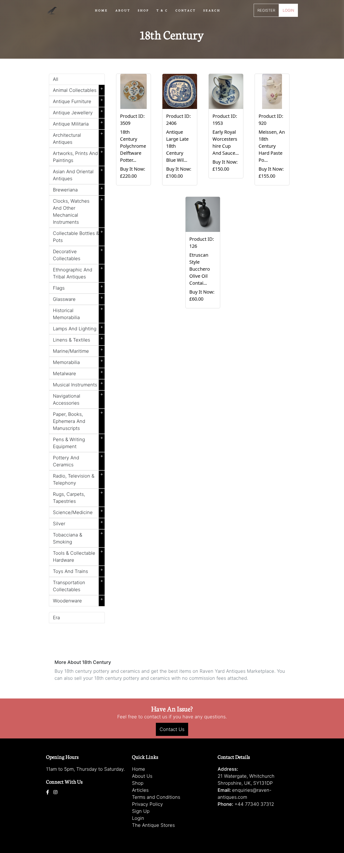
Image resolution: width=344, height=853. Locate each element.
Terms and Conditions (156, 797)
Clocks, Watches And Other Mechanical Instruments (78, 210)
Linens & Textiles (78, 339)
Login (138, 818)
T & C (162, 10)
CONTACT (186, 10)
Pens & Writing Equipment (78, 442)
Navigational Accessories (78, 398)
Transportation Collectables (78, 585)
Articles (140, 790)
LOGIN (288, 10)
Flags (78, 287)
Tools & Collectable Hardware (78, 555)
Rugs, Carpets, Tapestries (78, 496)
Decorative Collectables (78, 254)
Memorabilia (78, 361)
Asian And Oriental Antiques (78, 174)
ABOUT (122, 10)
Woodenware (78, 600)
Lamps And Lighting (78, 327)
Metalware (78, 372)
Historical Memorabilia (78, 313)
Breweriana (78, 189)
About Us (142, 776)
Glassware (78, 298)
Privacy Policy (147, 804)
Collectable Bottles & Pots (78, 236)
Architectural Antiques (78, 137)
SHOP (143, 10)
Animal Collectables (78, 89)
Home (138, 769)
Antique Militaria (78, 123)
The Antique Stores (153, 825)
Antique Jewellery (78, 111)
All (55, 79)
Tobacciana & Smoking (78, 537)
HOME (101, 10)
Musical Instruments (78, 384)
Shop (137, 783)
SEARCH (211, 10)
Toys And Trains (78, 570)
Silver (78, 522)
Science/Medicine (78, 511)
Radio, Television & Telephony (78, 478)
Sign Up (141, 811)
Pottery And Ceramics (78, 460)
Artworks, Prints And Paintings (78, 156)
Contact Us (172, 729)
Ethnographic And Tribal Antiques (78, 272)
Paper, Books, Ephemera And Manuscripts (78, 420)
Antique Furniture (78, 100)
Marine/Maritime (78, 350)
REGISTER (266, 10)
